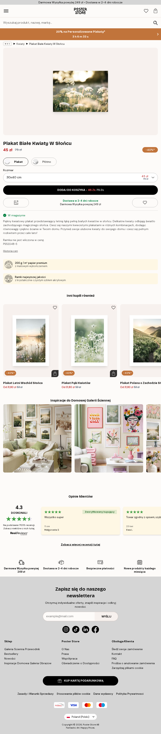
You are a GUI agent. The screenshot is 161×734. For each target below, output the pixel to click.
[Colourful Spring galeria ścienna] (109, 438)
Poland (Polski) (80, 717)
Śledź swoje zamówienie (127, 649)
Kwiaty (20, 44)
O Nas (65, 649)
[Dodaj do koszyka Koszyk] (55, 373)
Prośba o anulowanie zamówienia (133, 663)
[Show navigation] (6, 11)
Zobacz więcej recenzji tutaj (80, 544)
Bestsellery (11, 654)
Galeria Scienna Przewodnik (22, 649)
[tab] (146, 11)
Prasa (65, 654)
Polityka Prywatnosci (130, 693)
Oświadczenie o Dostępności (80, 663)
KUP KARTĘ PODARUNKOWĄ (83, 680)
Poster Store (89, 724)
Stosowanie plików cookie (73, 693)
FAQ (114, 658)
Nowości (9, 658)
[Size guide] (16, 202)
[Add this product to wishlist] (145, 202)
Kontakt (117, 654)
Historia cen (10, 251)
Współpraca (69, 658)
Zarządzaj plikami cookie (127, 668)
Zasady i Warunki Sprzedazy (35, 693)
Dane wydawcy (103, 693)
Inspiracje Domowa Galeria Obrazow (27, 663)
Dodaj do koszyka (80, 190)
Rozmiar (8, 170)
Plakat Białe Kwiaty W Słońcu (47, 44)
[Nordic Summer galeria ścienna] (37, 438)
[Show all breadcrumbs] (7, 44)
